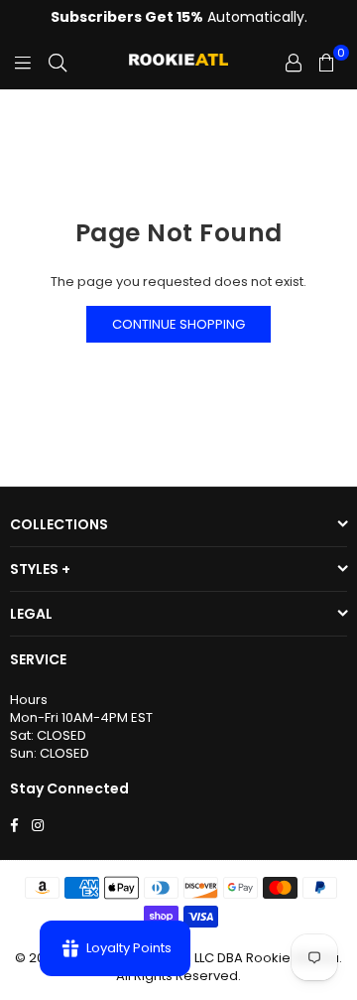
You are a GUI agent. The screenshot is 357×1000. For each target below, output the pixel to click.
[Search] (57, 62)
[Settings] (293, 62)
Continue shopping (178, 324)
